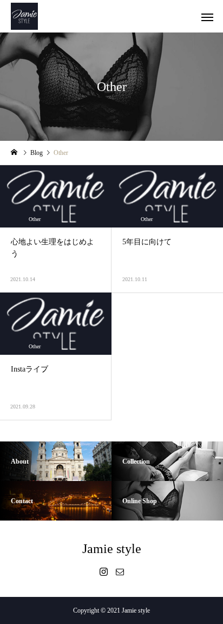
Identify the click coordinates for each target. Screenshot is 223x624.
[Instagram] (103, 571)
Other (35, 219)
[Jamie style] (24, 16)
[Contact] (119, 571)
